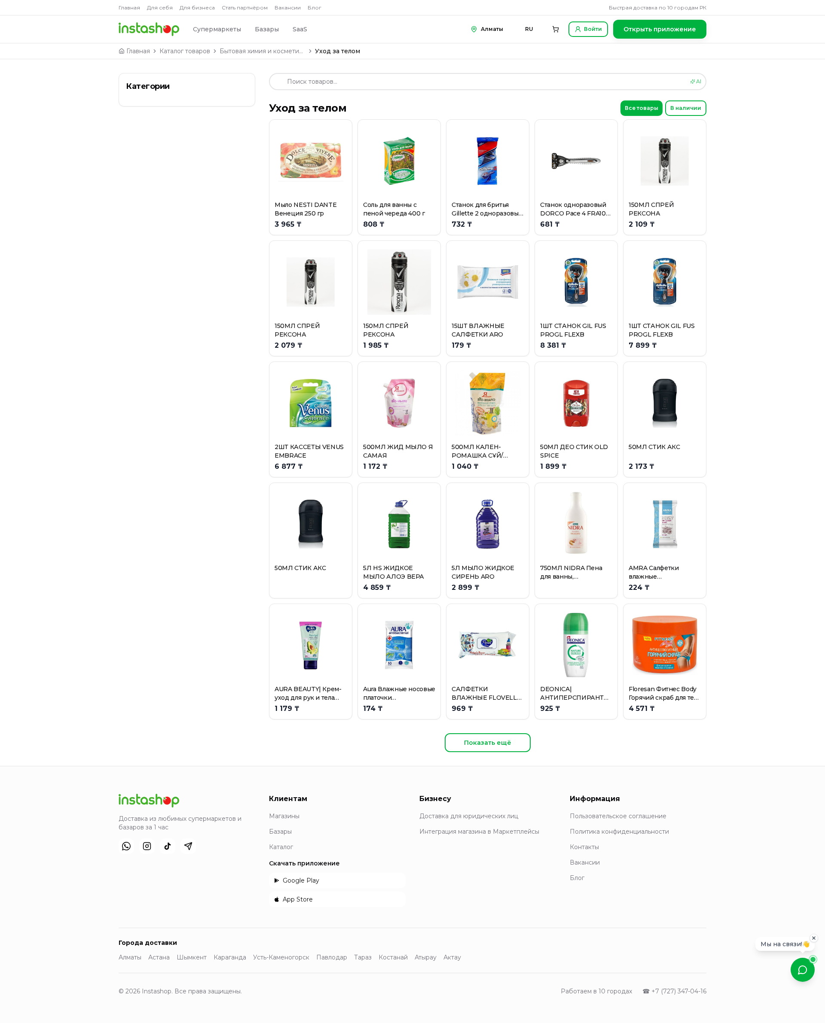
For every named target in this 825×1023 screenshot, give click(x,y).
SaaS (300, 29)
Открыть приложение (659, 29)
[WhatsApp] (126, 846)
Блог (314, 7)
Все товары (641, 108)
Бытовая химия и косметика (263, 51)
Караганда (230, 957)
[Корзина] (555, 29)
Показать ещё (487, 743)
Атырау (426, 957)
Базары (267, 29)
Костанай (393, 957)
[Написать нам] (803, 970)
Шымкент (192, 957)
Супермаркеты (217, 29)
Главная (129, 7)
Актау (452, 957)
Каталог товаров (184, 51)
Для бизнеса (197, 7)
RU (529, 29)
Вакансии (288, 7)
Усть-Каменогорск (281, 957)
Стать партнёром (245, 7)
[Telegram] (188, 846)
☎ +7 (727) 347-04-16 (674, 991)
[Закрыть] (814, 938)
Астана (159, 957)
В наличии (685, 108)
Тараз (363, 957)
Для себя (160, 7)
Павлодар (331, 957)
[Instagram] (147, 846)
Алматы (130, 957)
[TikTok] (167, 846)
